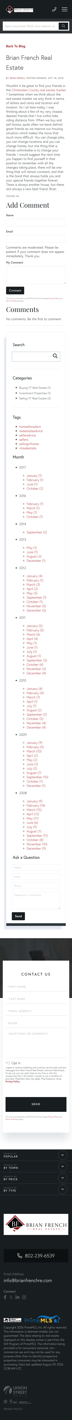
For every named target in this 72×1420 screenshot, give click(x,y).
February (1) (35, 480)
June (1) (32, 484)
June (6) (32, 822)
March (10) (34, 751)
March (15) (34, 810)
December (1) (36, 560)
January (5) (34, 626)
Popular (11, 1156)
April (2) (32, 589)
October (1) (35, 517)
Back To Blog (15, 46)
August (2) (34, 710)
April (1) (32, 701)
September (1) (36, 597)
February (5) (35, 630)
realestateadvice (31, 431)
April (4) (32, 639)
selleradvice (27, 435)
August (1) (34, 656)
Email (9, 231)
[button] (63, 26)
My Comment (14, 262)
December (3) (36, 610)
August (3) (34, 556)
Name (9, 215)
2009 (23, 734)
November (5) (36, 606)
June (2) (32, 764)
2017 (22, 467)
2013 (22, 539)
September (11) (37, 835)
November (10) (37, 844)
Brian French (17, 78)
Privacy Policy (53, 298)
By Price (11, 1179)
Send (36, 1104)
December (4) (36, 673)
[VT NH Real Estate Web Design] (36, 1391)
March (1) (33, 508)
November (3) (36, 669)
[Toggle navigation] (64, 9)
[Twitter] (11, 1297)
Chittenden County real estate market (39, 90)
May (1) (32, 512)
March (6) (33, 634)
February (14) (36, 805)
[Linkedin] (17, 1297)
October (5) (35, 719)
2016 (22, 496)
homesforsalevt (30, 426)
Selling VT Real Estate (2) (35, 398)
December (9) (36, 848)
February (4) (35, 693)
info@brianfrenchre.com (28, 1280)
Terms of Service (12, 301)
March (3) (33, 584)
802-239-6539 (40, 1256)
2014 (22, 524)
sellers (23, 439)
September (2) (37, 532)
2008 (23, 793)
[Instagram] (24, 1297)
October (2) (35, 488)
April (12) (33, 814)
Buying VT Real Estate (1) (35, 387)
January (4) (34, 576)
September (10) (37, 777)
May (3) (32, 593)
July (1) (32, 706)
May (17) (33, 818)
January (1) (34, 475)
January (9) (34, 742)
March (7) (33, 697)
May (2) (32, 760)
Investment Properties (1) (35, 393)
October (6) (35, 664)
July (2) (32, 651)
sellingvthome (29, 444)
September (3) (37, 660)
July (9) (32, 827)
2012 (22, 568)
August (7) (34, 773)
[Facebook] (5, 1297)
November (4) (36, 723)
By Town (11, 1168)
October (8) (35, 840)
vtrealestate (27, 448)
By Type (10, 1191)
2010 (22, 680)
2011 (22, 617)
